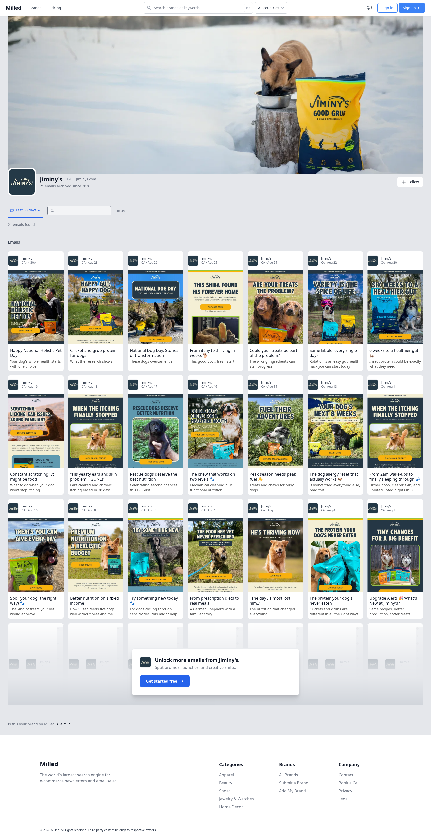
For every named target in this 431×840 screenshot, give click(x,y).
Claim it (63, 724)
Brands (35, 7)
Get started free (161, 681)
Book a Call (349, 783)
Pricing (55, 7)
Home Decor (231, 807)
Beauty (225, 783)
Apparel (226, 775)
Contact (346, 775)
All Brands (288, 775)
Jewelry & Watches (236, 799)
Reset (121, 211)
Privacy (345, 791)
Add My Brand (292, 791)
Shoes (225, 791)
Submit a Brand (293, 783)
